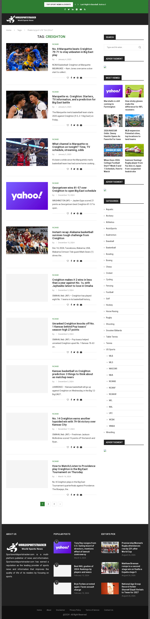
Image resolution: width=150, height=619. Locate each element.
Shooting (110, 324)
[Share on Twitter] (74, 78)
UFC (111, 413)
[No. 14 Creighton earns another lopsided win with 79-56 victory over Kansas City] (27, 426)
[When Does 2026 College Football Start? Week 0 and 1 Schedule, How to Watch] (113, 150)
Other (130, 31)
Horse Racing (112, 311)
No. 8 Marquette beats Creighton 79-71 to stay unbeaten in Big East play (72, 52)
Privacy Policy (75, 610)
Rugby (109, 317)
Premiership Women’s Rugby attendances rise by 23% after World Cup (132, 547)
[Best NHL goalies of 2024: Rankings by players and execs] (62, 571)
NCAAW (112, 394)
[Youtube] (81, 9)
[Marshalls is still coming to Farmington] (113, 91)
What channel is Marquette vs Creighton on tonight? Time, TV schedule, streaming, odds (71, 146)
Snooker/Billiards (114, 330)
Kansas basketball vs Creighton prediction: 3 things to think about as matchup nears (72, 374)
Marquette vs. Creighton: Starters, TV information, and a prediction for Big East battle (74, 99)
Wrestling (110, 432)
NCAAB (112, 381)
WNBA (112, 426)
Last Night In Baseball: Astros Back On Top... (98, 5)
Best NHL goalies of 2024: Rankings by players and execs (83, 569)
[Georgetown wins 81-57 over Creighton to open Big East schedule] (27, 196)
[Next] (78, 4)
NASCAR (113, 368)
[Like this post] (68, 78)
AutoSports (111, 228)
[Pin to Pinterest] (78, 78)
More (118, 31)
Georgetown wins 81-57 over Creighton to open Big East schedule (74, 189)
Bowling (109, 254)
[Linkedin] (73, 9)
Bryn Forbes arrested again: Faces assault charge (84, 587)
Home (25, 31)
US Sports (104, 31)
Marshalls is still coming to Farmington (112, 104)
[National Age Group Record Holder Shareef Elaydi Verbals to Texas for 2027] (110, 588)
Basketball (52, 31)
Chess (109, 267)
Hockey (79, 31)
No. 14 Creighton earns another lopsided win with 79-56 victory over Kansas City (74, 421)
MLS (111, 362)
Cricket (109, 273)
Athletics (37, 31)
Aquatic (109, 209)
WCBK (112, 419)
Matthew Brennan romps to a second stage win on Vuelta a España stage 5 (132, 567)
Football (66, 31)
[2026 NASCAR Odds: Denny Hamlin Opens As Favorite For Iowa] (113, 120)
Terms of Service (92, 610)
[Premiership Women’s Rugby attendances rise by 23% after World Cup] (110, 547)
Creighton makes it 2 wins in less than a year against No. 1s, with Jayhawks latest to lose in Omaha (72, 282)
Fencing (109, 286)
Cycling (109, 279)
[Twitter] (69, 9)
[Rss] (85, 9)
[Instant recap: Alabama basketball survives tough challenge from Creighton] (27, 240)
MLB (111, 356)
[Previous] (75, 4)
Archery (109, 216)
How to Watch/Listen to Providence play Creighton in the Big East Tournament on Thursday (73, 469)
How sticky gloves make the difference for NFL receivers (134, 105)
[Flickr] (76, 9)
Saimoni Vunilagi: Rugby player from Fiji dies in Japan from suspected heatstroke (134, 166)
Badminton (111, 235)
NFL (110, 400)
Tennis (91, 31)
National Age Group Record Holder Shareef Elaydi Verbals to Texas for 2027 (133, 588)
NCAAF (112, 388)
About (49, 610)
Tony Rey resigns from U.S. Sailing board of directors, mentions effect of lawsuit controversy (85, 549)
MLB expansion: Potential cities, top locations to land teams (132, 134)
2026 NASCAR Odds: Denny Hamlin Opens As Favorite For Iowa (112, 134)
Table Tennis (112, 337)
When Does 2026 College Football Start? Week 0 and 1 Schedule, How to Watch (113, 166)
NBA (111, 375)
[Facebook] (64, 9)
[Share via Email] (81, 78)
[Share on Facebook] (71, 78)
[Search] (142, 31)
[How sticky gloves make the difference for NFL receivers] (134, 91)
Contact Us (108, 610)
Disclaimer (60, 610)
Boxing (109, 260)
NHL (111, 407)
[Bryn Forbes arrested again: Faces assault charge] (62, 588)
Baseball (110, 241)
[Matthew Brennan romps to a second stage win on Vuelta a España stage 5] (110, 568)
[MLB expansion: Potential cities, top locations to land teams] (134, 120)
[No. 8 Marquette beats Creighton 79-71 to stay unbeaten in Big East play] (27, 57)
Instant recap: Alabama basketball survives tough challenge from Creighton (72, 235)
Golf (108, 298)
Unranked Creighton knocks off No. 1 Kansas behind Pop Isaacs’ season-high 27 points (73, 326)
